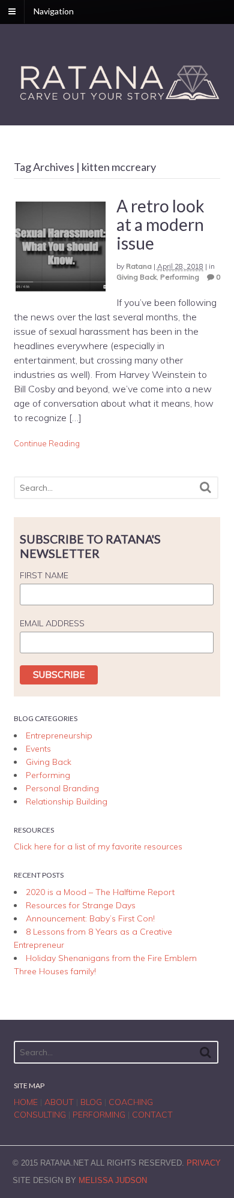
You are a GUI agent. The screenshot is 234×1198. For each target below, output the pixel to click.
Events (38, 748)
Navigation (54, 11)
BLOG (91, 1102)
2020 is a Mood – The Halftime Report (100, 892)
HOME (26, 1102)
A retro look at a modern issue (160, 224)
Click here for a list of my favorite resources (98, 846)
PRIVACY (204, 1162)
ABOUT (59, 1102)
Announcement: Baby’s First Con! (90, 918)
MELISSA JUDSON (113, 1180)
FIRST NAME (44, 575)
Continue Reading (47, 443)
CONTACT (152, 1114)
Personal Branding (62, 788)
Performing (179, 276)
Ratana (139, 266)
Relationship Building (66, 801)
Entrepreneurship (59, 735)
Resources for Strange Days (81, 905)
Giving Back (136, 276)
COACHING (131, 1102)
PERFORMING (99, 1114)
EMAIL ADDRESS (52, 623)
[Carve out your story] (117, 100)
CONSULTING (40, 1114)
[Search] (205, 487)
